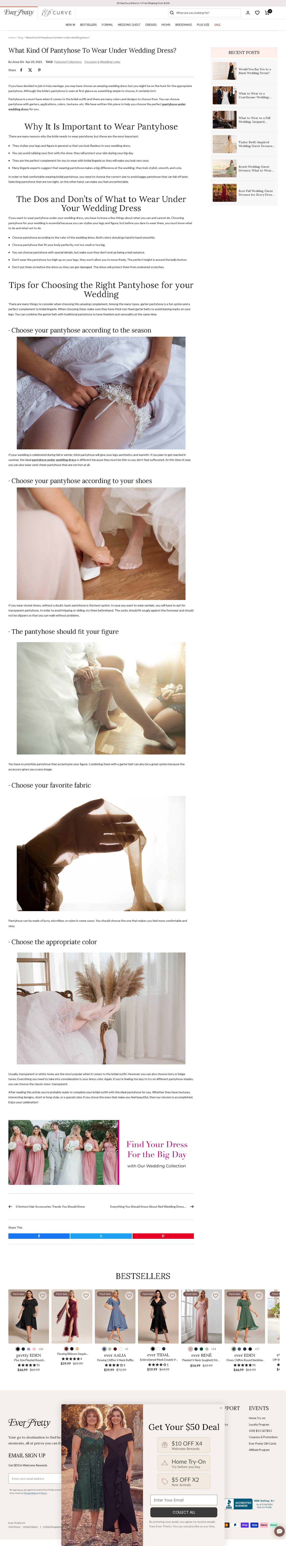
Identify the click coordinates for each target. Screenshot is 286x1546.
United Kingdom (52, 1526)
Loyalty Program (259, 1424)
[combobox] (207, 12)
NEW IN (70, 24)
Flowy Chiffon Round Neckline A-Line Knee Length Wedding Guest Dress (245, 1360)
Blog (20, 37)
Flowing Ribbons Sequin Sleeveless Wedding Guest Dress (72, 1354)
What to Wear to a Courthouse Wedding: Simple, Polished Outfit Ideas (255, 99)
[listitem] (21, 70)
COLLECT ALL (184, 1512)
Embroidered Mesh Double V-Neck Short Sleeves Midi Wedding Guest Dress (158, 1360)
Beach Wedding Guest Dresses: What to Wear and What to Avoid (255, 170)
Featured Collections (68, 62)
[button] (43, 1296)
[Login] (248, 12)
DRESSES (151, 24)
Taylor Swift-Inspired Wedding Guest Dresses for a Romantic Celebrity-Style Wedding (256, 148)
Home (11, 37)
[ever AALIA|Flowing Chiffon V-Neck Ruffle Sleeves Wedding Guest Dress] (115, 1316)
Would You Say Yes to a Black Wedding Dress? (255, 71)
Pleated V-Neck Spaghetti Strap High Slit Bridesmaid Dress (201, 1360)
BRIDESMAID (183, 24)
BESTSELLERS (88, 24)
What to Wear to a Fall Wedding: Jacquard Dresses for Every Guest (256, 121)
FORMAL (107, 24)
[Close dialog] (221, 1408)
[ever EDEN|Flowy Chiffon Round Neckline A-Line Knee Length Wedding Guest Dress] (244, 1316)
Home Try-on (257, 1418)
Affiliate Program (259, 1449)
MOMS (166, 24)
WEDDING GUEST (129, 24)
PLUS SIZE (203, 24)
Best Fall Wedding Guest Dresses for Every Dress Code (256, 194)
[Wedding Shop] (101, 1152)
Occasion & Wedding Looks (102, 62)
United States (30, 1526)
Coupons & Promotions (263, 1437)
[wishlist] (257, 12)
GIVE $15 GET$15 (260, 1430)
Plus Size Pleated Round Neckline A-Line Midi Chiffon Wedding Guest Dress (29, 1360)
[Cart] (267, 13)
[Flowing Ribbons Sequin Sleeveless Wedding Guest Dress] (72, 1316)
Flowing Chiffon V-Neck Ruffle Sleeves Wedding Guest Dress (115, 1360)
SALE (217, 24)
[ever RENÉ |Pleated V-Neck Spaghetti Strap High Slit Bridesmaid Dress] (201, 1316)
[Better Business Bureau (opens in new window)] (250, 1504)
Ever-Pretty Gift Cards (262, 1443)
